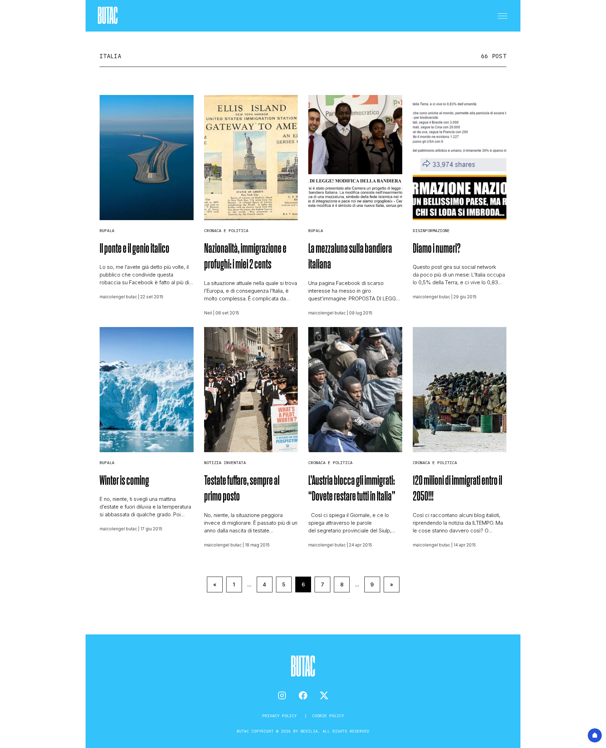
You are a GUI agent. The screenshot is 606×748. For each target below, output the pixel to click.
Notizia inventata (225, 462)
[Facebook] (303, 695)
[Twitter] (324, 695)
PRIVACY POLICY (280, 715)
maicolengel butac (118, 296)
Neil (208, 312)
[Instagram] (282, 695)
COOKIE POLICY (328, 715)
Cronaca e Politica (226, 230)
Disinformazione (431, 230)
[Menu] (502, 15)
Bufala (107, 230)
